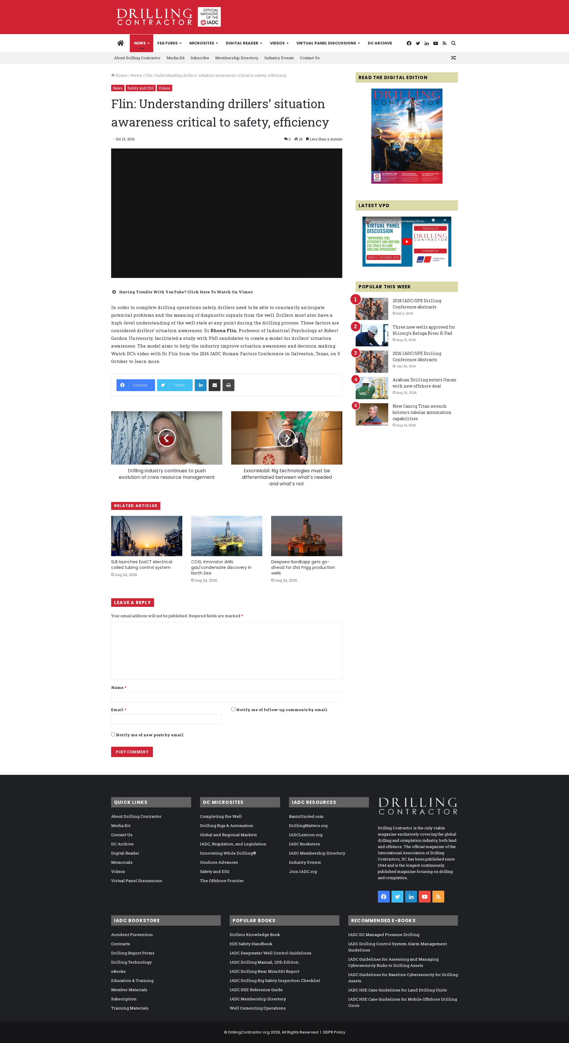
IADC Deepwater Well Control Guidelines (270, 953)
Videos (277, 43)
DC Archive (380, 43)
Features (167, 43)
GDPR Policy (334, 1032)
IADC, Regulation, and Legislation (233, 844)
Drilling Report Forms (132, 953)
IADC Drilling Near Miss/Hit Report (264, 971)
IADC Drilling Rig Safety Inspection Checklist (275, 980)
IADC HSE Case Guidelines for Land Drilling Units (397, 990)
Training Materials (129, 1008)
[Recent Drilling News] (406, 182)
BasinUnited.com (306, 816)
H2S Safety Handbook (251, 943)
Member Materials (129, 989)
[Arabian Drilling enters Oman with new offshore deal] (372, 388)
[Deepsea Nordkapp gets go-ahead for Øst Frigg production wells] (306, 536)
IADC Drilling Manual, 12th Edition (264, 962)
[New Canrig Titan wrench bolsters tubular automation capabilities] (372, 414)
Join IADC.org (303, 871)
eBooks (118, 971)
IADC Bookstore (304, 844)
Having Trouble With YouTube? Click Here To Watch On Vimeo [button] (186, 292)
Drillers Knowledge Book (255, 934)
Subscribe (200, 57)
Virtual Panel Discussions (326, 43)
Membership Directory (236, 57)
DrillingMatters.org (308, 825)
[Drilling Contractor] (166, 17)
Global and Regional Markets (228, 834)
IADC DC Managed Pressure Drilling (383, 934)
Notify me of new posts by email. (150, 735)
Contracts (120, 943)
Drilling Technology (131, 962)
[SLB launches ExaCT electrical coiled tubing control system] (146, 536)
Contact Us (310, 57)
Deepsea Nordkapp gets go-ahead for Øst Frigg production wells (303, 567)
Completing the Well (221, 816)
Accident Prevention (132, 934)
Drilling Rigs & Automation (226, 825)
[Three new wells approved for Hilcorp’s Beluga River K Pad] (372, 335)
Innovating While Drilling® (228, 853)
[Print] (228, 385)
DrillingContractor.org (249, 1032)
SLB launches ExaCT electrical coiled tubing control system (141, 564)
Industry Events (279, 57)
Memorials (121, 862)
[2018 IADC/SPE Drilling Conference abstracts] (372, 309)
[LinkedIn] (201, 385)
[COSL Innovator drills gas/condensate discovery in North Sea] (226, 536)
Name (118, 687)
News (140, 43)
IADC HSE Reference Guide (256, 989)
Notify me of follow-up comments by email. (282, 709)
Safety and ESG (140, 88)
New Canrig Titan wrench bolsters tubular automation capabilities (422, 412)
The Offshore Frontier (222, 880)
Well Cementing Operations (258, 1008)
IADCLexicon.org (305, 834)
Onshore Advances (219, 862)
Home (121, 75)
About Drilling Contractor (137, 57)
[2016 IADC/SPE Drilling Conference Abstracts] (372, 362)
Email (118, 709)
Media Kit (176, 57)
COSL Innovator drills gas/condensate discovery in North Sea (221, 567)
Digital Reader (242, 43)
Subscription (124, 999)
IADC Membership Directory (317, 853)
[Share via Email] (214, 385)
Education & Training (132, 980)
